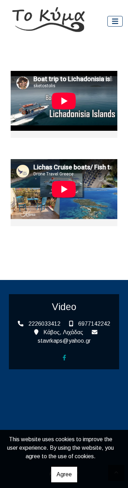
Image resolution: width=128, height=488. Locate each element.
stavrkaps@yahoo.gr (64, 341)
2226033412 (44, 324)
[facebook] (64, 357)
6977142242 (94, 324)
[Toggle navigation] (115, 21)
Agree (64, 474)
